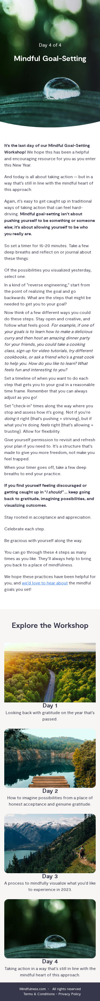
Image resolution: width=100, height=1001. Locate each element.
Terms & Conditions (39, 994)
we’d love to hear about (45, 583)
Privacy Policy (69, 994)
